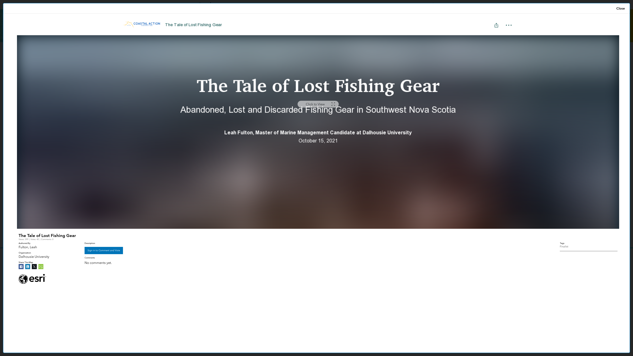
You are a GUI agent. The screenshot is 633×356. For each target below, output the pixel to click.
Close (620, 8)
